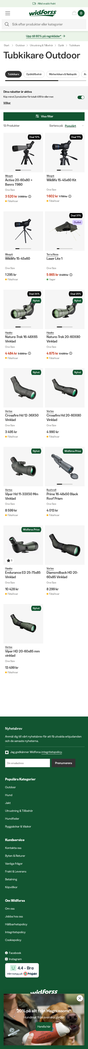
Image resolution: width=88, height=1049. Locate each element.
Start (6, 45)
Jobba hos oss (14, 916)
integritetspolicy (51, 752)
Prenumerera (63, 763)
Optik (61, 45)
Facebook (15, 953)
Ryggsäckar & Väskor (18, 826)
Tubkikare (74, 45)
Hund (8, 795)
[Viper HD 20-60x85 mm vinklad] (23, 624)
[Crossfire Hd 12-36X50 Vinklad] (23, 388)
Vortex (8, 411)
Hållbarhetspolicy (16, 924)
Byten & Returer (15, 856)
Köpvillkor (11, 887)
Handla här (44, 1026)
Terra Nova (52, 254)
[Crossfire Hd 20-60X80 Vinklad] (65, 388)
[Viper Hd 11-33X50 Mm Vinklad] (23, 466)
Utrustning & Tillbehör (41, 45)
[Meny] (7, 13)
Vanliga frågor (14, 863)
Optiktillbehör (34, 74)
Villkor (7, 102)
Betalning (11, 879)
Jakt (8, 803)
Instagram (15, 959)
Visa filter (47, 116)
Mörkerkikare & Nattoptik (63, 74)
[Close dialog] (80, 998)
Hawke (8, 332)
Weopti (9, 175)
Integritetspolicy (15, 932)
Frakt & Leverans (15, 871)
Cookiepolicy (13, 940)
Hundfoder (12, 818)
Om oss (10, 908)
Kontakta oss (13, 848)
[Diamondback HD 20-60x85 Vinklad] (65, 545)
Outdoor (20, 45)
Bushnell (51, 489)
